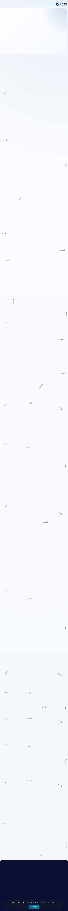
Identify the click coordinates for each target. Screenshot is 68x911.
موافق (34, 907)
